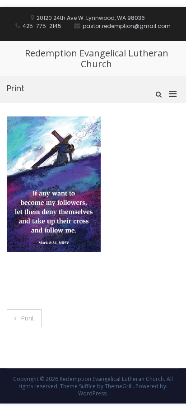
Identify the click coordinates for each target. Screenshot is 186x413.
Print (27, 318)
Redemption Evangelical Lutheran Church (96, 58)
